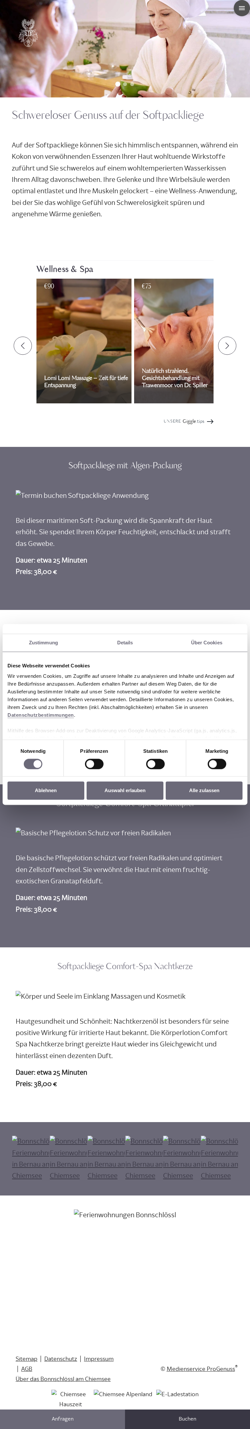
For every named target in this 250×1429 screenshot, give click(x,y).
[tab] (117, 84)
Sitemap (26, 1359)
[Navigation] (242, 8)
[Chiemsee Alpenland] (123, 1402)
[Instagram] (135, 1300)
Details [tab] (125, 642)
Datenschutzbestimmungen (40, 715)
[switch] (94, 764)
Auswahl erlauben (125, 790)
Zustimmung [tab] (43, 642)
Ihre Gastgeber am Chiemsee (53, 1253)
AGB (26, 1369)
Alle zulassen (204, 790)
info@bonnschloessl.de (46, 1305)
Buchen (187, 1419)
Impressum (99, 1359)
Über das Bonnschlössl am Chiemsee (63, 1379)
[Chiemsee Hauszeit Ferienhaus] (70, 1402)
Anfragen (63, 1419)
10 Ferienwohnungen (43, 1243)
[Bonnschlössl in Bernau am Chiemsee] (28, 46)
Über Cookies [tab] (206, 642)
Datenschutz (60, 1359)
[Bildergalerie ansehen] (30, 1159)
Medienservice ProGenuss (201, 1369)
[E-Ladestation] (177, 1402)
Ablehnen (46, 790)
